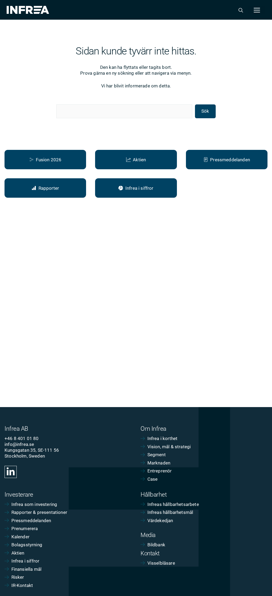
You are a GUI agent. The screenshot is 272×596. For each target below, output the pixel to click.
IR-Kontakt (22, 585)
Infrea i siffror (25, 561)
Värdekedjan (160, 520)
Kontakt (150, 553)
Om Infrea (153, 428)
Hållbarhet (154, 494)
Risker (17, 577)
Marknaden (159, 463)
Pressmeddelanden (31, 520)
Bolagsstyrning (26, 544)
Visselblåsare (161, 563)
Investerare (19, 494)
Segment (156, 454)
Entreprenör (159, 471)
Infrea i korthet (162, 438)
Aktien (17, 553)
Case (152, 479)
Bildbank (156, 544)
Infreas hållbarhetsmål (170, 512)
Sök (205, 111)
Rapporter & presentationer (39, 512)
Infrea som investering (34, 504)
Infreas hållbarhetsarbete (173, 504)
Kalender (20, 536)
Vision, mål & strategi (169, 446)
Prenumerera (24, 528)
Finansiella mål (26, 569)
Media (148, 535)
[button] (240, 9)
